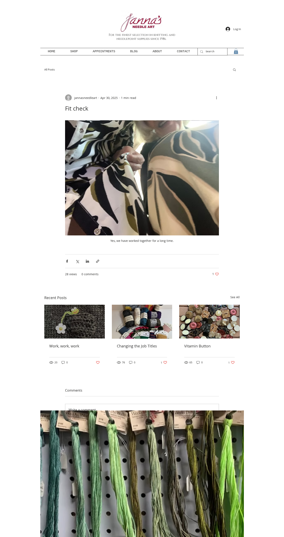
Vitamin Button (197, 345)
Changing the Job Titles (137, 345)
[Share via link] (98, 261)
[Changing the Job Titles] (142, 322)
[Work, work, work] (74, 322)
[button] (236, 51)
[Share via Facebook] (67, 261)
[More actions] (216, 97)
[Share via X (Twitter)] (77, 261)
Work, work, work (64, 345)
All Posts (49, 69)
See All (235, 297)
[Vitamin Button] (209, 322)
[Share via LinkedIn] (87, 261)
